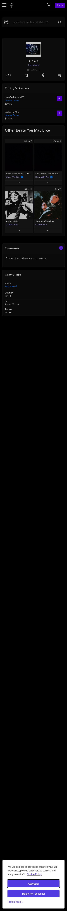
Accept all (33, 883)
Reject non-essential (33, 893)
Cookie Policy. (34, 874)
